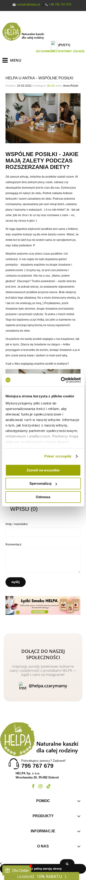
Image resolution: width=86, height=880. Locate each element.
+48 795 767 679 (60, 4)
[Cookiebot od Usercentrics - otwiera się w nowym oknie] (61, 380)
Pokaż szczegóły (58, 456)
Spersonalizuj (40, 483)
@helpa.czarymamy (48, 685)
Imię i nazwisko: (17, 524)
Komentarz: (14, 544)
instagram (40, 786)
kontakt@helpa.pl (28, 4)
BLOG (51, 85)
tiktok (49, 786)
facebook (33, 786)
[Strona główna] (25, 31)
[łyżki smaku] (43, 605)
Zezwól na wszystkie (43, 470)
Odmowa (43, 497)
